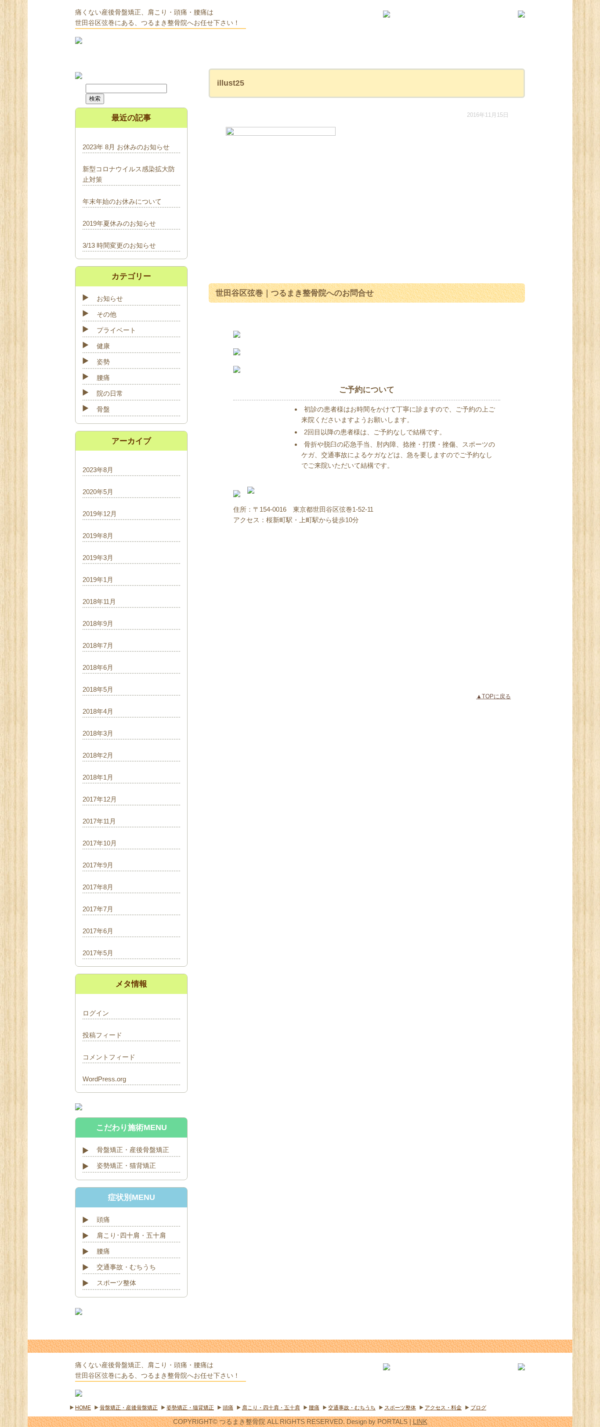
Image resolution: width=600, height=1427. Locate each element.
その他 (106, 314)
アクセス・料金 (443, 1408)
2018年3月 (98, 733)
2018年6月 (98, 667)
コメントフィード (109, 1057)
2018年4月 (98, 711)
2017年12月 (100, 799)
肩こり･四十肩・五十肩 (131, 1235)
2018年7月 (98, 645)
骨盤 (103, 409)
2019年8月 (98, 535)
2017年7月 (98, 909)
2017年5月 (98, 953)
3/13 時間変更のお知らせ (119, 245)
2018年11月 (99, 601)
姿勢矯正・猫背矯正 (126, 1165)
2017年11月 (99, 821)
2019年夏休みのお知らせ (119, 223)
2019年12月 (100, 513)
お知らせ (110, 298)
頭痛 (103, 1219)
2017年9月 (98, 865)
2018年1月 (98, 777)
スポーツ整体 (116, 1282)
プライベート (116, 330)
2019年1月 (98, 579)
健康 (103, 346)
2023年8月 (98, 469)
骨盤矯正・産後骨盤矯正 (133, 1149)
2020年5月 (98, 491)
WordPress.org (104, 1079)
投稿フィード (102, 1035)
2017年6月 (98, 931)
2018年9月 (98, 623)
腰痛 (103, 377)
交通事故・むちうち (126, 1267)
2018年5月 (98, 689)
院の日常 (110, 393)
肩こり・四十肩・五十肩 (271, 1408)
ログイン (96, 1013)
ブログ (478, 1408)
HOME (83, 1408)
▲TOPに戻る (493, 696)
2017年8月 (98, 887)
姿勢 (103, 361)
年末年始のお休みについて (122, 201)
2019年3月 (98, 557)
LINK (420, 1421)
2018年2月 (98, 755)
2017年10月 (100, 843)
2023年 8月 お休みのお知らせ (126, 147)
